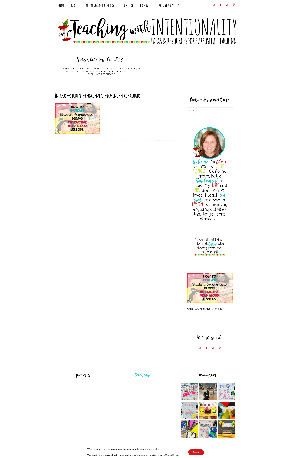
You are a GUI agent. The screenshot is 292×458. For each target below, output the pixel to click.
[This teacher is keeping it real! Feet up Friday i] (208, 391)
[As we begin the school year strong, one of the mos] (189, 428)
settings (174, 455)
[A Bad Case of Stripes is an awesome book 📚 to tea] (226, 391)
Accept (196, 452)
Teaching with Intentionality (146, 31)
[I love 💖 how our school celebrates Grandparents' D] (226, 428)
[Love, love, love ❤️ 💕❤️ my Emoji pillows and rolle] (208, 410)
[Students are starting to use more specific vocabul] (189, 391)
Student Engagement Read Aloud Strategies (204, 308)
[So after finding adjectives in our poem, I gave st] (189, 410)
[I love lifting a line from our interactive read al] (208, 428)
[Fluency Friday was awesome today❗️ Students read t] (226, 410)
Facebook (142, 375)
